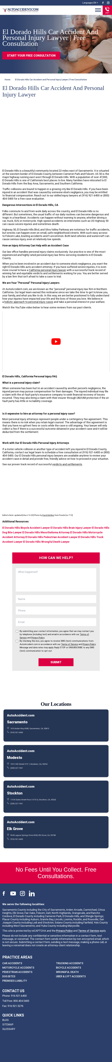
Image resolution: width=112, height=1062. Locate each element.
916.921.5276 (15, 1005)
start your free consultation (31, 55)
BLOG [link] (5, 1019)
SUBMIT (56, 662)
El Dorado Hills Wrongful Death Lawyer (46, 541)
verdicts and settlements (67, 464)
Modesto (14, 757)
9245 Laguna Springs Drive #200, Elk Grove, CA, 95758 (33, 835)
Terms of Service (88, 930)
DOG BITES (8, 976)
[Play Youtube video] (56, 341)
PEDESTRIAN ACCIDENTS (17, 972)
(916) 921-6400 (16, 732)
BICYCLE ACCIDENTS (68, 967)
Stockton (14, 793)
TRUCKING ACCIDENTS (69, 963)
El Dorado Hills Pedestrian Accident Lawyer (51, 537)
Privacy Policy (64, 930)
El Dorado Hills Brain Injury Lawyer (70, 527)
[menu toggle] (98, 10)
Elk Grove (15, 829)
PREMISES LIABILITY (14, 980)
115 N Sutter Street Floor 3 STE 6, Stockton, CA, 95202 (33, 800)
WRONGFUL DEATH (67, 972)
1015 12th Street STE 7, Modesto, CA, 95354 (28, 764)
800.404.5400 (21, 1000)
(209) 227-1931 (16, 768)
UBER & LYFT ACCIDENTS (71, 976)
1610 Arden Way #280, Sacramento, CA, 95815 (29, 728)
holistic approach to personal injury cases (28, 301)
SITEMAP (7, 1024)
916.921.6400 (19, 995)
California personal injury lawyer (47, 270)
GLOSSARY (8, 1029)
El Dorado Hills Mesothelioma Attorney (46, 532)
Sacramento (17, 722)
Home (7, 79)
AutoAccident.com (20, 715)
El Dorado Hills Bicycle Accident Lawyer (26, 527)
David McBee (48, 515)
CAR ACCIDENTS (12, 963)
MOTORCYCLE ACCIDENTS (18, 967)
